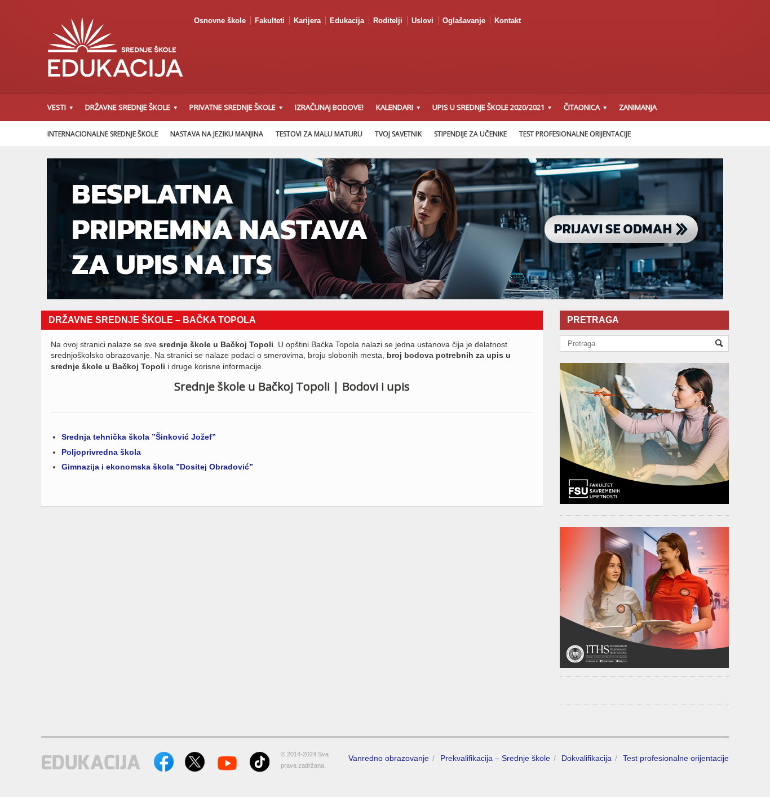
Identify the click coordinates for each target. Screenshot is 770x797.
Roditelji (387, 20)
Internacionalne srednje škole (102, 134)
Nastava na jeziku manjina (216, 134)
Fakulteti (270, 20)
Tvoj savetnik (398, 134)
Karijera (307, 20)
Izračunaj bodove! (329, 107)
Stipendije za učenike (470, 134)
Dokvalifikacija (586, 758)
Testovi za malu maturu (319, 134)
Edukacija (347, 20)
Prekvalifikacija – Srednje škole (495, 758)
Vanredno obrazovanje (388, 758)
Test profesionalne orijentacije (575, 134)
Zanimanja (638, 107)
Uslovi (422, 20)
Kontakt (507, 20)
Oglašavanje (463, 20)
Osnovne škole (220, 20)
